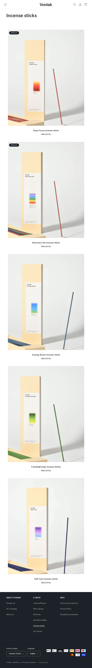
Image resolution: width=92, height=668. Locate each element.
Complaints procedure (69, 614)
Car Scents (37, 631)
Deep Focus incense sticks (46, 130)
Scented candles (40, 620)
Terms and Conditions (69, 603)
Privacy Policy (65, 608)
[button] (5, 4)
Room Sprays (38, 608)
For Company (11, 608)
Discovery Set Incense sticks (46, 242)
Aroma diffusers (39, 603)
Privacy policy (43, 662)
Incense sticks (39, 625)
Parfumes (37, 614)
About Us (10, 614)
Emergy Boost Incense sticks (46, 354)
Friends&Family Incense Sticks (46, 467)
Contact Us (10, 603)
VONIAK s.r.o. (17, 662)
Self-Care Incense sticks (46, 579)
